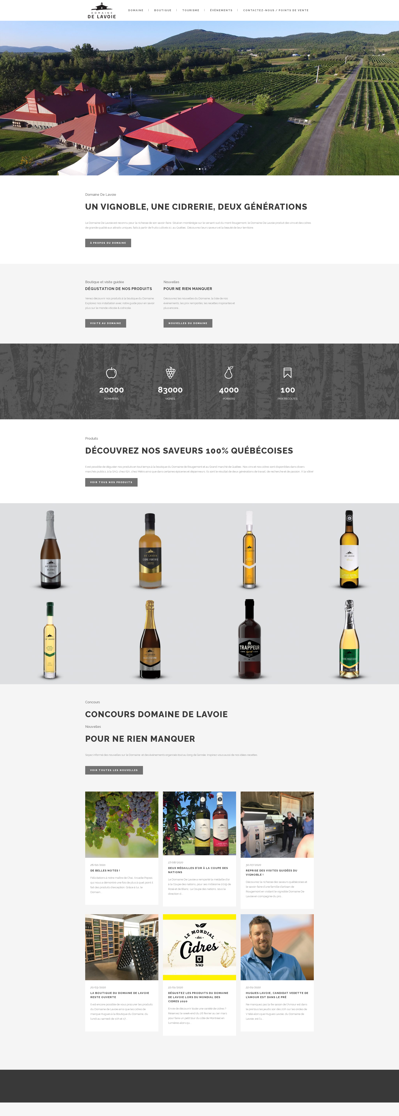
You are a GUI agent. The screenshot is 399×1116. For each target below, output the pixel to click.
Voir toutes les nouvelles (114, 770)
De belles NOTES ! (105, 870)
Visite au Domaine (105, 323)
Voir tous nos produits (111, 482)
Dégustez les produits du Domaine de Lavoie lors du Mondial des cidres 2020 (198, 997)
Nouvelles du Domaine (188, 323)
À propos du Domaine (108, 243)
